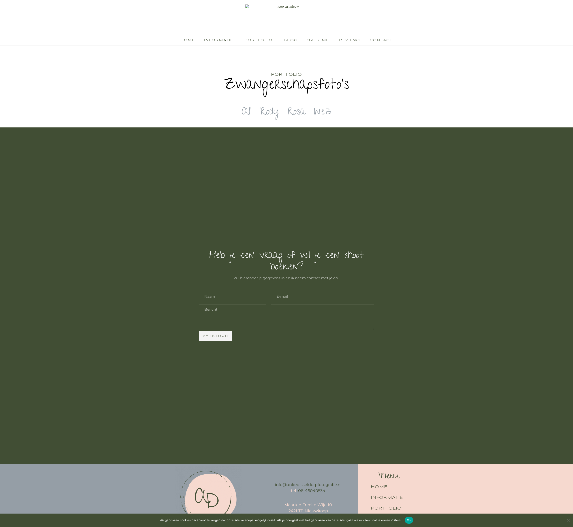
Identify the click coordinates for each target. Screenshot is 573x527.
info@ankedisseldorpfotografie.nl (308, 484)
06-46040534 (311, 490)
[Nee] (568, 521)
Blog (291, 40)
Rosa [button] (296, 112)
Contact (381, 40)
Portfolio (258, 40)
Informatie (218, 40)
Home (187, 40)
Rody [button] (269, 112)
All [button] (247, 112)
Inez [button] (322, 112)
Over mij (318, 40)
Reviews (350, 40)
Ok (409, 520)
